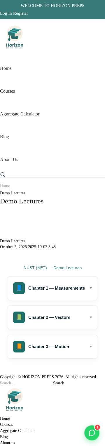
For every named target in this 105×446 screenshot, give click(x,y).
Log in (6, 13)
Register (20, 13)
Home (5, 186)
